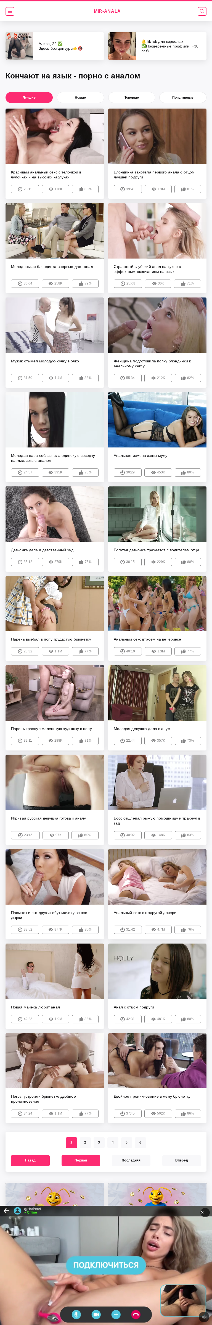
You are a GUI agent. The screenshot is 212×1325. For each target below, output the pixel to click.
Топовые (131, 97)
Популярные (183, 97)
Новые (80, 97)
